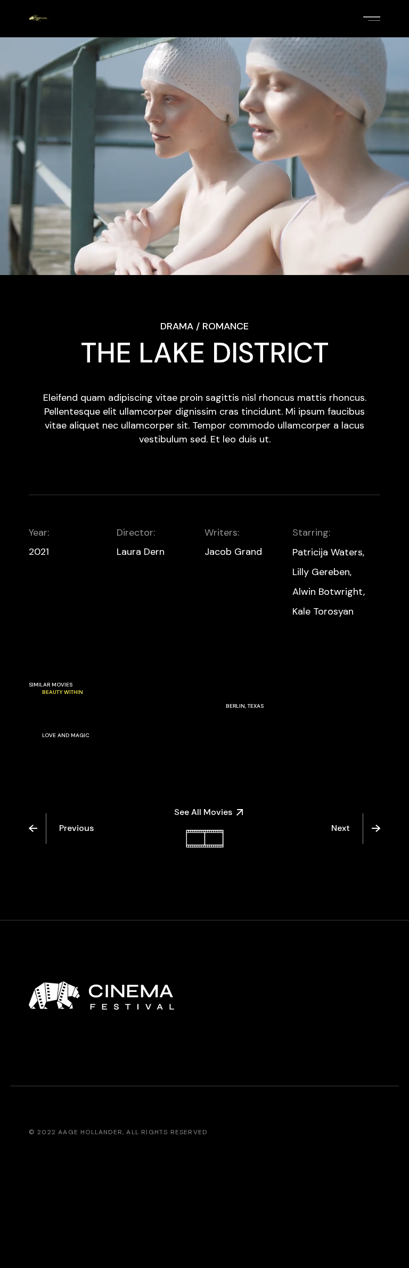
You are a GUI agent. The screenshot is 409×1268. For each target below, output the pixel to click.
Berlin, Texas (245, 705)
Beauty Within (62, 692)
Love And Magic (65, 735)
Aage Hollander (90, 1132)
